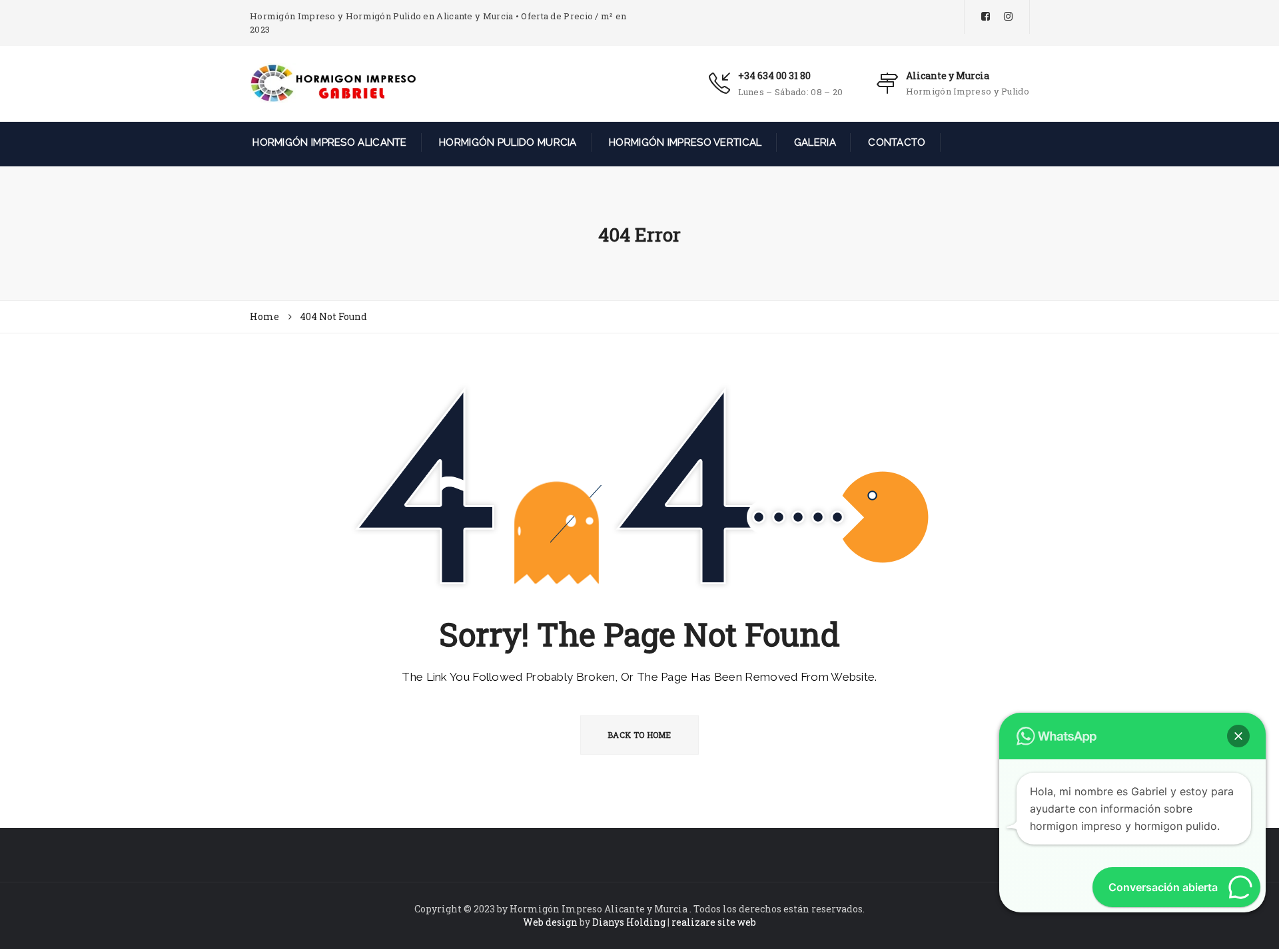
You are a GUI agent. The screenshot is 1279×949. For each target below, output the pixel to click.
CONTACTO (895, 142)
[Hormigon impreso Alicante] (333, 82)
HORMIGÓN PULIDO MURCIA (506, 142)
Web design (550, 922)
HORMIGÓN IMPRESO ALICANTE (328, 142)
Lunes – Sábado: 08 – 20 (790, 92)
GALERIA (813, 142)
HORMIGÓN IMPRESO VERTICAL (684, 142)
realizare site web (713, 922)
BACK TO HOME (639, 734)
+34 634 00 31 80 (774, 75)
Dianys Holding (628, 922)
